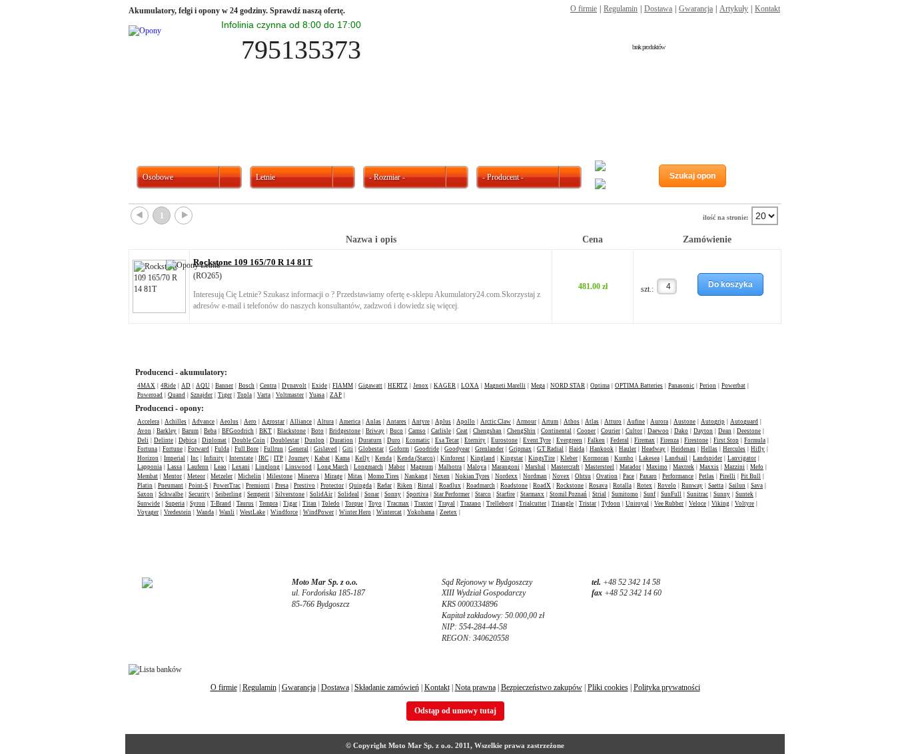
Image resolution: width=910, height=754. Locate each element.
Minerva (308, 476)
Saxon (145, 494)
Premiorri (258, 485)
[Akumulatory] (658, 116)
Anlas (373, 421)
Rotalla (622, 485)
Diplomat (214, 440)
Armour (526, 421)
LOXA (470, 385)
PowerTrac (226, 485)
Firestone (696, 440)
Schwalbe (171, 494)
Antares (396, 421)
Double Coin (248, 440)
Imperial (174, 458)
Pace (628, 476)
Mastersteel (599, 467)
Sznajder (202, 395)
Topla (244, 395)
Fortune (173, 449)
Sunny (721, 494)
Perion (707, 385)
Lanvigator (741, 458)
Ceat (462, 431)
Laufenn (198, 467)
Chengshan (487, 431)
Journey (298, 458)
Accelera (148, 421)
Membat (147, 476)
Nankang (416, 476)
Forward (198, 449)
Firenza (669, 440)
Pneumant (170, 485)
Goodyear (457, 449)
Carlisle (441, 431)
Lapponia (149, 467)
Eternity (475, 440)
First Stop (726, 440)
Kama (342, 458)
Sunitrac (697, 494)
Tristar (587, 503)
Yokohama (420, 512)
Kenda (383, 458)
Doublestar (284, 440)
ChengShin (521, 431)
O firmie (583, 8)
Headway (654, 449)
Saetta (715, 485)
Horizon (148, 458)
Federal (619, 440)
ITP (278, 458)
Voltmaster (290, 395)
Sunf (650, 494)
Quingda (360, 485)
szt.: (647, 289)
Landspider (707, 458)
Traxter (423, 503)
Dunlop (314, 440)
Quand (176, 395)
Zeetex (448, 512)
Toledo (331, 503)
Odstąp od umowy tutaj (455, 710)
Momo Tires (383, 476)
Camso (417, 431)
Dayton (703, 431)
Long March (332, 467)
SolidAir (321, 494)
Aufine (636, 421)
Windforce (284, 512)
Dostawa (658, 8)
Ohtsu (583, 476)
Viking (720, 503)
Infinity (214, 458)
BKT (265, 431)
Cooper (586, 431)
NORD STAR (567, 385)
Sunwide (148, 503)
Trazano (470, 503)
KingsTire (541, 458)
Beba (210, 431)
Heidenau (683, 449)
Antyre (421, 421)
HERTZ (398, 385)
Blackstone (291, 431)
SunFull (671, 494)
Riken (404, 485)
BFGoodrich (238, 431)
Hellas (709, 449)
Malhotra (450, 467)
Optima (600, 385)
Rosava (598, 485)
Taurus (245, 503)
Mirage (333, 476)
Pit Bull (751, 476)
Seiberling (228, 494)
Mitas (355, 476)
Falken (596, 440)
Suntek (744, 494)
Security (199, 494)
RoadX (542, 485)
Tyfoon (611, 503)
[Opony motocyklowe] (495, 116)
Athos (572, 421)
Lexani (241, 467)
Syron (197, 503)
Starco (483, 494)
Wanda (205, 512)
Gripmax (520, 449)
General (298, 449)
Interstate (241, 458)
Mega (538, 385)
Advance (203, 421)
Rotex (644, 485)
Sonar (371, 494)
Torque (354, 503)
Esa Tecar (447, 440)
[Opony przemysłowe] (414, 116)
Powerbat (733, 385)
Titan (309, 503)
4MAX (146, 385)
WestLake (252, 512)
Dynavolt (294, 385)
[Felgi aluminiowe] (577, 116)
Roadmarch (480, 485)
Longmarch (368, 467)
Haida (576, 449)
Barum (190, 431)
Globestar (371, 449)
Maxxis (709, 467)
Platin (145, 485)
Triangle (563, 503)
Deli (143, 440)
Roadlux (450, 485)
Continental (556, 431)
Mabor (396, 467)
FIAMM (342, 385)
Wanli (226, 512)
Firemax (644, 440)
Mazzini (734, 467)
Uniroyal (637, 503)
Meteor (196, 476)
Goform (399, 449)
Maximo (657, 467)
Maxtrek (683, 467)
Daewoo (658, 431)
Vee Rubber (668, 503)
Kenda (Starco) (416, 458)
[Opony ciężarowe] (251, 116)
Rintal (426, 485)
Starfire (505, 494)
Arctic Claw (495, 421)
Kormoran (596, 458)
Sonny (392, 494)
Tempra (268, 503)
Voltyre (744, 503)
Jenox (420, 385)
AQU (203, 385)
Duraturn (370, 440)
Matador (630, 467)
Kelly (362, 458)
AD (186, 385)
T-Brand (221, 503)
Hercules (734, 449)
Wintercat (389, 512)
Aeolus (229, 421)
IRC (263, 458)
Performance (677, 476)
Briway (375, 431)
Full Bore (246, 449)
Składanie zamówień (386, 687)
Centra (268, 385)
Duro (393, 440)
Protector (332, 485)
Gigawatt (370, 385)
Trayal (446, 503)
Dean (724, 431)
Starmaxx (532, 494)
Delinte (163, 440)
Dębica (188, 440)
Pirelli (727, 476)
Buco (396, 431)
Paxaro (648, 476)
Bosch (246, 385)
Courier (610, 431)
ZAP (336, 395)
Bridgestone (344, 431)
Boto (317, 431)
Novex (561, 476)
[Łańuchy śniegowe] (740, 116)
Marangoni (506, 467)
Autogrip (713, 421)
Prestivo (304, 485)
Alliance (301, 421)
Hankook (602, 449)
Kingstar (511, 458)
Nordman (535, 476)
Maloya (476, 467)
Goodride (426, 449)
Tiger (225, 395)
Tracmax (398, 503)
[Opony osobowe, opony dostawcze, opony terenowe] (170, 116)
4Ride (168, 385)
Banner (224, 385)
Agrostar (273, 421)
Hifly (758, 449)
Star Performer (452, 494)
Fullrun (273, 449)
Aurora (659, 421)
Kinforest (452, 458)
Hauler (627, 449)
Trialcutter (532, 503)
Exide (319, 385)
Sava (757, 485)
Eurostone (504, 440)
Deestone (749, 431)
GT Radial (550, 449)
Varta (263, 395)
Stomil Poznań (568, 494)
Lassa (174, 467)
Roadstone (514, 485)
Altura (325, 421)
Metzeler (221, 476)
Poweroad (150, 395)
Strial (599, 494)
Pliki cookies (608, 687)
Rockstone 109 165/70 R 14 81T (252, 262)
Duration (341, 440)
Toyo (375, 503)
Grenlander (489, 449)
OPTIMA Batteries (639, 385)
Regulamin (621, 8)
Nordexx (506, 476)
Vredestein (177, 512)
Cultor (634, 431)
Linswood (298, 467)
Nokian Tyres (472, 476)
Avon (144, 431)
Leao (220, 467)
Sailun (737, 485)
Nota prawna (475, 687)
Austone (684, 421)
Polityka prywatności (667, 687)
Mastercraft (565, 467)
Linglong (267, 467)
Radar (384, 485)
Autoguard (744, 421)
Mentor (172, 476)
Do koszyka (730, 284)
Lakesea (649, 458)
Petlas (706, 476)
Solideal (348, 494)
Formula (754, 440)
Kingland (482, 458)
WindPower (318, 512)
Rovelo (667, 485)
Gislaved (325, 449)
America (349, 421)
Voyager (148, 512)
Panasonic (681, 385)
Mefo (756, 467)
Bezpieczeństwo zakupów (541, 687)
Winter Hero (355, 512)
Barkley (167, 431)
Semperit (258, 494)
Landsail (676, 458)
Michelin (249, 476)
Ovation (607, 476)
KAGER (445, 385)
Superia (175, 503)
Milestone (279, 476)
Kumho (624, 458)
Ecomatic (418, 440)
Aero (250, 421)
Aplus (443, 421)
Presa (281, 485)
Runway (692, 485)
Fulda (222, 449)
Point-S (198, 485)
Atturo (613, 421)
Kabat (322, 458)
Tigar (290, 503)
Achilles (176, 421)
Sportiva (417, 494)
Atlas (592, 421)
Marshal (535, 467)
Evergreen (569, 440)
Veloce (697, 503)
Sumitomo (625, 494)
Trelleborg (500, 503)
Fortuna (147, 449)
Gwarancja (696, 8)
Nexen (441, 476)
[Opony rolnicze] (333, 116)
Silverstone (289, 494)
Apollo (465, 421)
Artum (550, 421)
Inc (195, 458)
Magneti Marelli (505, 385)
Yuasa (316, 395)
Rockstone (570, 485)
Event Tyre (537, 440)
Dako (681, 431)
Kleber (569, 458)
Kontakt (767, 8)
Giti (347, 449)
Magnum (421, 467)
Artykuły (733, 8)
